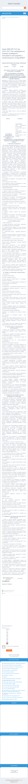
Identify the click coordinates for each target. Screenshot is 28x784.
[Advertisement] (14, 34)
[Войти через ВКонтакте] (7, 633)
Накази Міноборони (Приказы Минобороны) (12, 678)
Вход (17, 656)
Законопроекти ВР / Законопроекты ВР (11, 695)
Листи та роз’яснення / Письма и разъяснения (12, 697)
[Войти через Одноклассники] (7, 641)
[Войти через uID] (7, 630)
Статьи (7, 17)
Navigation (6, 13)
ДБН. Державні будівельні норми (10, 699)
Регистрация (12, 656)
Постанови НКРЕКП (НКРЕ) (9, 688)
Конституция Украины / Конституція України (12, 665)
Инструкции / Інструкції (8, 675)
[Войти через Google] (7, 639)
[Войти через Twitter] (7, 643)
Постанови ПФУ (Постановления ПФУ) (11, 687)
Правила (5, 676)
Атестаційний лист (6, 581)
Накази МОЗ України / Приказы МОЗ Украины (12, 682)
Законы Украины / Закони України (10, 670)
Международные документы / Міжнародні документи (14, 663)
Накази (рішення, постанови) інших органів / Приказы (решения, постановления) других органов (13, 691)
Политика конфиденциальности (16, 781)
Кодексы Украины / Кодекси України (10, 668)
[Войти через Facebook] (7, 635)
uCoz (16, 782)
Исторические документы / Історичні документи (13, 666)
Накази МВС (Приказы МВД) (9, 683)
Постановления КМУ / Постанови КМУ (11, 673)
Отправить (9, 650)
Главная (3, 17)
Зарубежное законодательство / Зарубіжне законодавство (11, 694)
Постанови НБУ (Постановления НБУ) (11, 685)
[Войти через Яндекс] (7, 637)
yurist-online (5, 591)
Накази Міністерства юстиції (8, 590)
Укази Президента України (8, 671)
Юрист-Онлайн (14, 4)
